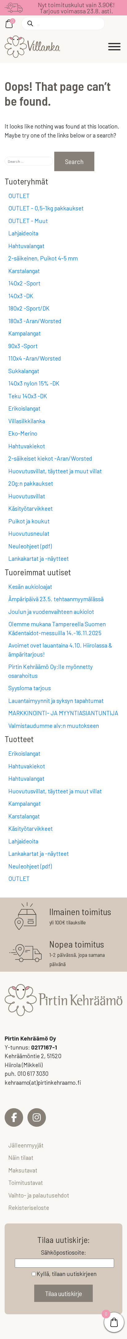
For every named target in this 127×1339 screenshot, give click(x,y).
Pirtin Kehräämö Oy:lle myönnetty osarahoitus (50, 671)
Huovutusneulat (28, 533)
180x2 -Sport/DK (29, 308)
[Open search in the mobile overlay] (63, 23)
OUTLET (19, 195)
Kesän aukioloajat (30, 586)
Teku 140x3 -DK (27, 395)
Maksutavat (22, 1170)
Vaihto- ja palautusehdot (38, 1195)
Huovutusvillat (26, 496)
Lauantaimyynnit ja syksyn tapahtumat (56, 700)
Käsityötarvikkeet (30, 508)
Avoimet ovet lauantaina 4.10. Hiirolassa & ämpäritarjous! (60, 650)
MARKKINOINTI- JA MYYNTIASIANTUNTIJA (63, 712)
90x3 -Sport (23, 345)
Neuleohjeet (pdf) (30, 546)
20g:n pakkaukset (30, 483)
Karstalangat (24, 270)
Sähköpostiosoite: (63, 1252)
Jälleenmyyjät (25, 1145)
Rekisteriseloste (28, 1207)
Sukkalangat (23, 370)
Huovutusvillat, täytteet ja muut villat (55, 471)
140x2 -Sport (24, 283)
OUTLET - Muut (28, 220)
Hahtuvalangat (26, 245)
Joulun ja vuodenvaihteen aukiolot (51, 611)
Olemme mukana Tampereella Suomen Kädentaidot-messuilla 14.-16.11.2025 (57, 628)
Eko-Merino (22, 433)
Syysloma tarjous (29, 687)
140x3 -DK (20, 295)
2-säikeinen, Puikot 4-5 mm (43, 258)
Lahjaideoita (23, 233)
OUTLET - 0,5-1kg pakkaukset (46, 208)
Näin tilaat (20, 1157)
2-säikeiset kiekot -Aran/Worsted (50, 458)
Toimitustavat (25, 1182)
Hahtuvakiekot (26, 446)
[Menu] (114, 46)
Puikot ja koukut (29, 521)
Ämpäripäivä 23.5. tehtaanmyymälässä (56, 598)
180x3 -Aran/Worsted (34, 320)
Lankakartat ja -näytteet (38, 558)
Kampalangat (24, 333)
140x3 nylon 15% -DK (33, 383)
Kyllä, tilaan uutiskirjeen (66, 1273)
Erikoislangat (24, 408)
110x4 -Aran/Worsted (34, 358)
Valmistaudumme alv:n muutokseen (53, 725)
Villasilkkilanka (26, 421)
